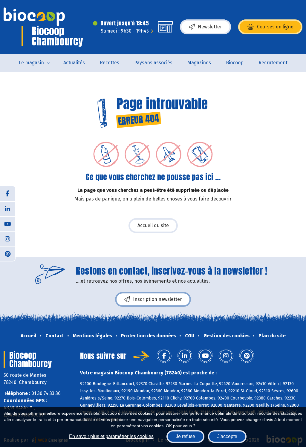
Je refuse (185, 436)
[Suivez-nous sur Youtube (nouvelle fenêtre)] (7, 223)
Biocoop (235, 62)
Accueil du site (153, 225)
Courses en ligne (275, 27)
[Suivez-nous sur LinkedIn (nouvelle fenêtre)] (7, 208)
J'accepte (227, 436)
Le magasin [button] (31, 62)
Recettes (109, 62)
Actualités (74, 62)
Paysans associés (153, 62)
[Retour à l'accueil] (34, 16)
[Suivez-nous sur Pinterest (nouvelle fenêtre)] (7, 253)
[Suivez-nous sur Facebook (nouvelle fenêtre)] (7, 193)
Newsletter (210, 27)
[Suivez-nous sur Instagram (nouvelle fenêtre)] (7, 238)
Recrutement (272, 62)
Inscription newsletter (157, 299)
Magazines (199, 62)
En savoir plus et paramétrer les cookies (111, 436)
